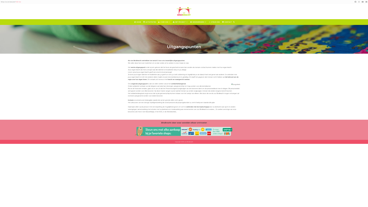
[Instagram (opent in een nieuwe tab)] (359, 2)
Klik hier (18, 2)
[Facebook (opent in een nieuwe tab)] (355, 2)
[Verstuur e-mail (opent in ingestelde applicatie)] (366, 2)
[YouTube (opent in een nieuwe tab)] (363, 2)
